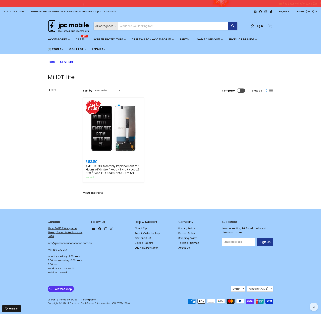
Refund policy (88, 299)
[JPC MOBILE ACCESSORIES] (68, 26)
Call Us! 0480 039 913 (15, 11)
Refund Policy (186, 233)
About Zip (141, 228)
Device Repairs (144, 243)
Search (52, 299)
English (283, 11)
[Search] (232, 26)
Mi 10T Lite (66, 62)
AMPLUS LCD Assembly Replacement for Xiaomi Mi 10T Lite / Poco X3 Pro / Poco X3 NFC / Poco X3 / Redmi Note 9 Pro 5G (112, 169)
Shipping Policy (187, 238)
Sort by (87, 90)
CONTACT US (143, 238)
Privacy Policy (186, 228)
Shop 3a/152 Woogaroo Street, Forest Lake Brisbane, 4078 (65, 232)
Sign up (265, 242)
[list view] (271, 90)
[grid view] (266, 90)
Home (52, 62)
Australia (305, 11)
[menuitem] (59, 39)
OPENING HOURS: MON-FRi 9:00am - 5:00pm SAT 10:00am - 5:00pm (65, 11)
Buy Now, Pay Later (146, 247)
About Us (184, 247)
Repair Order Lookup (147, 233)
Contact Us (110, 11)
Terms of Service (188, 243)
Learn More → (204, 3)
